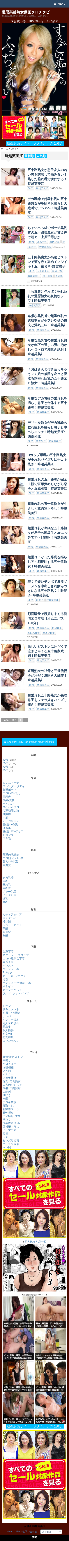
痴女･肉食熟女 (12, 1081)
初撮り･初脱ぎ (12, 1012)
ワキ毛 (7, 838)
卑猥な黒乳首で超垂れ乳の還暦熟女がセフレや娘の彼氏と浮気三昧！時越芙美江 (47, 320)
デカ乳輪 (8, 877)
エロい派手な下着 (14, 958)
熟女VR (7, 1033)
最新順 (29, 156)
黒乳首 (7, 888)
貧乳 (5, 902)
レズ (5, 1137)
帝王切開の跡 (11, 810)
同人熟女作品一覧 (35, 1241)
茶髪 (5, 928)
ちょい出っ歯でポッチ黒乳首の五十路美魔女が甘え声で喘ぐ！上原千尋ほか (47, 232)
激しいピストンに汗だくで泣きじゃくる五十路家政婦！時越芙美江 (47, 651)
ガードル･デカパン (14, 975)
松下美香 (47, 276)
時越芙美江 (42, 188)
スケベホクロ (11, 807)
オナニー (8, 1074)
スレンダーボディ (14, 786)
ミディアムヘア (12, 914)
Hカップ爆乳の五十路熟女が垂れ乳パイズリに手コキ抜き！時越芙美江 (47, 459)
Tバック (8, 972)
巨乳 (5, 881)
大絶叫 (7, 1091)
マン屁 (7, 1147)
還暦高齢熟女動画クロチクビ (26, 12)
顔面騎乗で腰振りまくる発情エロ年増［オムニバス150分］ (47, 618)
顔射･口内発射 (12, 1088)
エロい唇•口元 (11, 793)
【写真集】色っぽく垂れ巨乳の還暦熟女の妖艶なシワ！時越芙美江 (47, 296)
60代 (31, 330)
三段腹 (7, 796)
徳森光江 (41, 441)
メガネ (7, 828)
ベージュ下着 (11, 968)
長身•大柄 (9, 800)
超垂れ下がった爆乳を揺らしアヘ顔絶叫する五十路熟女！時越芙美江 (47, 561)
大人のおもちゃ (12, 1084)
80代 (5, 770)
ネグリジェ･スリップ (16, 955)
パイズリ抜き (11, 1143)
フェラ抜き (9, 1077)
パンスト (8, 965)
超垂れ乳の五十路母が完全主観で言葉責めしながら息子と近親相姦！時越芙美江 (47, 484)
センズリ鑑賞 (11, 1140)
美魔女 (7, 865)
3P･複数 (8, 1112)
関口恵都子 (34, 632)
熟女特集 (8, 1037)
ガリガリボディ (12, 821)
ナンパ (7, 1016)
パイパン (8, 803)
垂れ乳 (7, 884)
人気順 (41, 156)
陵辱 (5, 1133)
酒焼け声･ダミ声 (13, 831)
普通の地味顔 (11, 854)
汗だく (7, 1119)
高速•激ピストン (13, 1056)
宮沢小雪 (54, 242)
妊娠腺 (7, 814)
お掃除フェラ (11, 1109)
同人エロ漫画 (11, 1023)
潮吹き (7, 1095)
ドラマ (7, 1005)
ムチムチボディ (12, 782)
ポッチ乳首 (9, 891)
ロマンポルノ (11, 1040)
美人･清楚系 (10, 861)
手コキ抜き (9, 1102)
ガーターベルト (12, 989)
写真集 (7, 1026)
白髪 (5, 935)
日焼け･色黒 (10, 824)
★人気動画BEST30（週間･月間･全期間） (29, 741)
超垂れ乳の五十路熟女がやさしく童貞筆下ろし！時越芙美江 (47, 508)
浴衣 (5, 979)
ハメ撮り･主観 (12, 1116)
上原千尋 (42, 242)
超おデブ (8, 835)
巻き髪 (7, 931)
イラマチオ (9, 1130)
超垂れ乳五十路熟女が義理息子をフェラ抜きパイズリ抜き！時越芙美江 (47, 699)
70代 (5, 766)
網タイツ (8, 986)
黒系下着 (8, 961)
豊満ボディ (9, 789)
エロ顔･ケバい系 (13, 858)
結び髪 (7, 921)
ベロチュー (9, 1063)
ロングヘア (9, 917)
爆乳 (5, 898)
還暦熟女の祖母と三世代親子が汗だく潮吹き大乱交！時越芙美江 (47, 675)
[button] (34, 69)
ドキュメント (11, 1009)
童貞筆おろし (11, 1126)
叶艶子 (39, 600)
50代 (30, 188)
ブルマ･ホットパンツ (16, 993)
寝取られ (8, 1105)
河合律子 (57, 627)
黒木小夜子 (49, 632)
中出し (7, 1060)
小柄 (5, 817)
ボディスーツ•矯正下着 (17, 982)
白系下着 (8, 951)
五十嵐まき (43, 271)
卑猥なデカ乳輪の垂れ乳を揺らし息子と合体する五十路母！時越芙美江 (47, 402)
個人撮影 (8, 1030)
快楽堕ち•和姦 (11, 1123)
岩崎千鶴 (57, 271)
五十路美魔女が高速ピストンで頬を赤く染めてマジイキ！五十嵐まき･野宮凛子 (47, 261)
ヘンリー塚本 (11, 1019)
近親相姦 (8, 1067)
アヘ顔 (7, 1070)
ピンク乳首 (9, 895)
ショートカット (12, 924)
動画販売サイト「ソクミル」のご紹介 (35, 143)
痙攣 (5, 1098)
